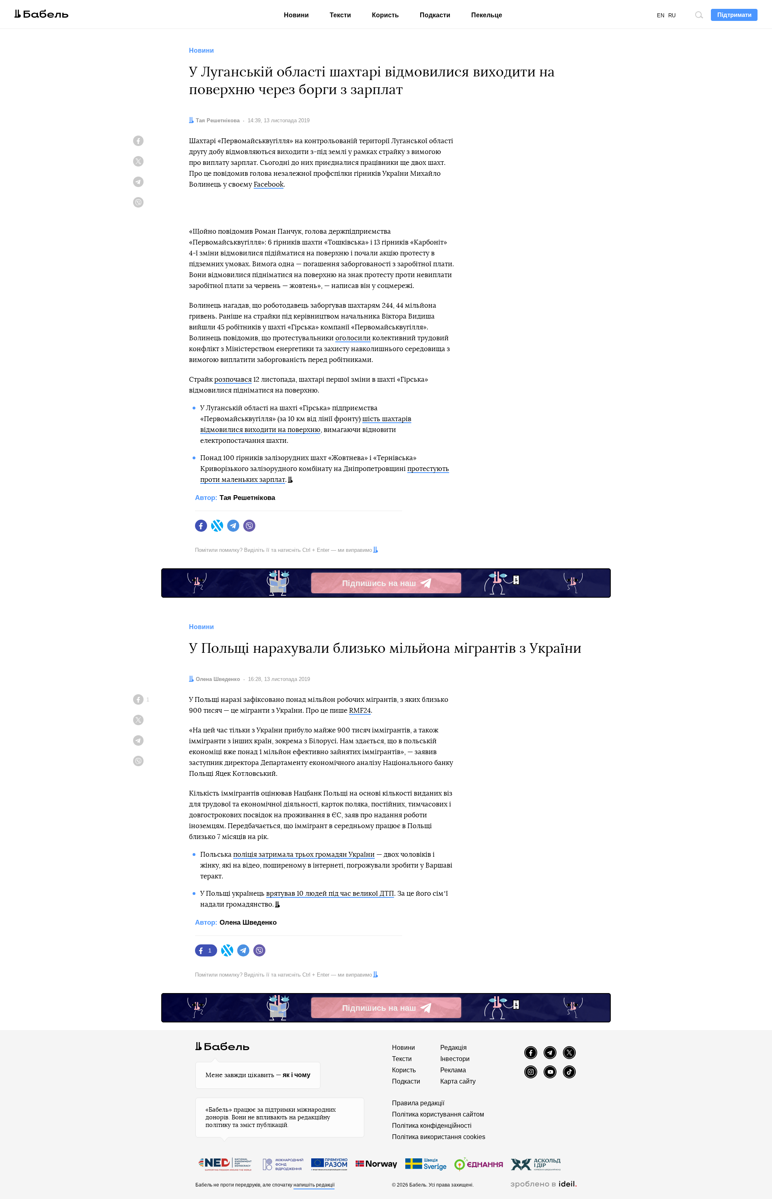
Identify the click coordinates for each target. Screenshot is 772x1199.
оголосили (353, 338)
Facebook (268, 184)
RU (672, 15)
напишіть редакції (314, 1185)
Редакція (453, 1047)
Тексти (340, 15)
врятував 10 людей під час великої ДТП (330, 893)
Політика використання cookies (438, 1136)
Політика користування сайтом (438, 1114)
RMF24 (360, 710)
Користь (385, 15)
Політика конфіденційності (432, 1125)
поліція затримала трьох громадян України (304, 854)
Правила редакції (418, 1103)
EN (660, 15)
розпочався (233, 379)
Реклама (453, 1070)
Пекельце (486, 15)
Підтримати (734, 14)
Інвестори (455, 1058)
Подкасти (435, 15)
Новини (296, 15)
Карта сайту (458, 1081)
